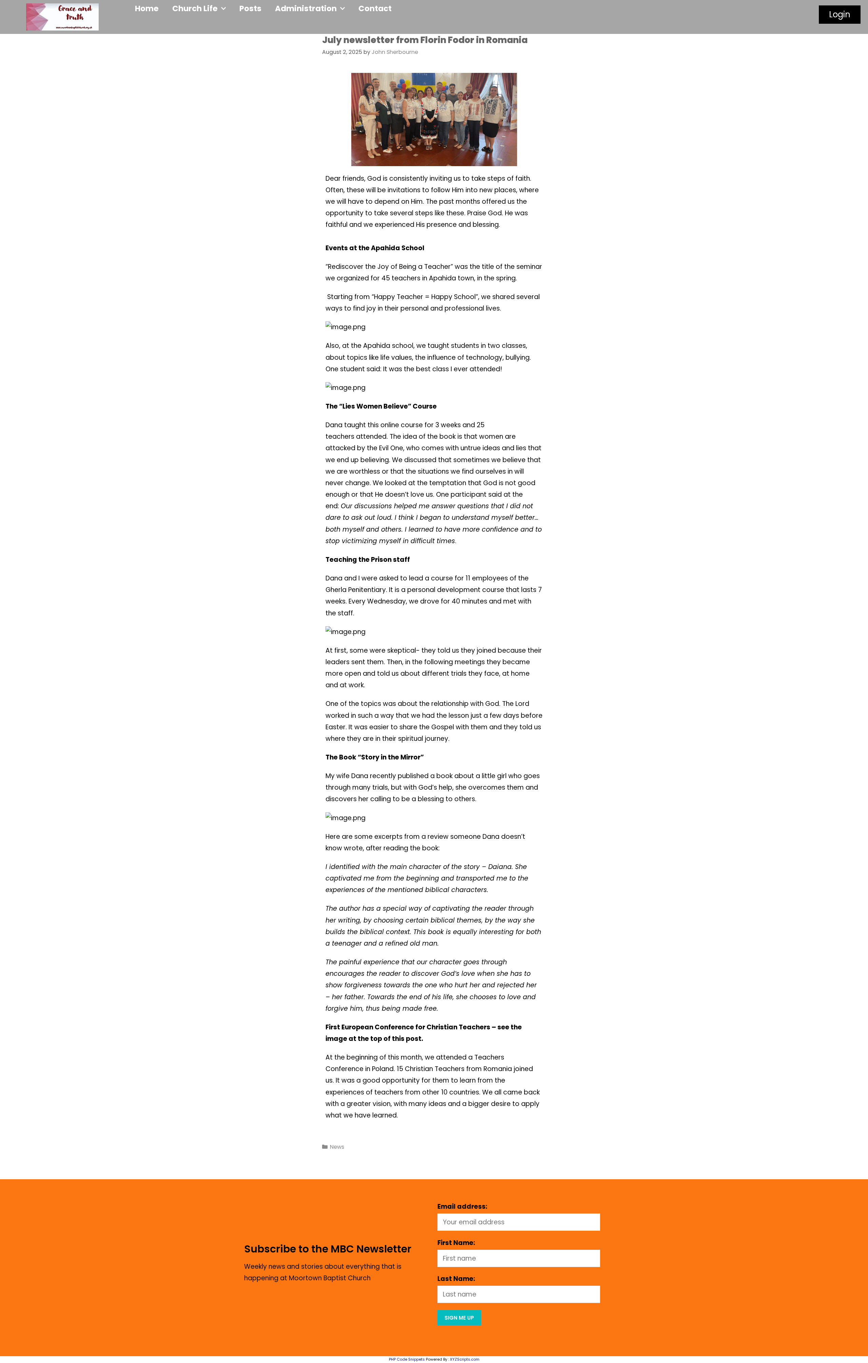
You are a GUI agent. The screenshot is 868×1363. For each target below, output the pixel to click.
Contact (375, 8)
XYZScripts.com (464, 1359)
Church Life (195, 8)
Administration (306, 8)
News (337, 1147)
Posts (250, 8)
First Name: (456, 1242)
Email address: (462, 1206)
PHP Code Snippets (407, 1359)
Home (147, 8)
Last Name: (456, 1278)
